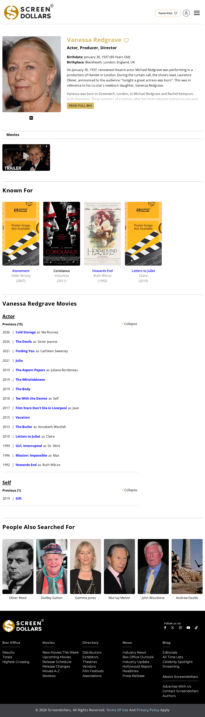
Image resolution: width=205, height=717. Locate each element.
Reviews (48, 676)
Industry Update (136, 662)
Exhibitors (90, 657)
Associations (91, 676)
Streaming (171, 666)
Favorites (166, 13)
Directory (90, 643)
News (127, 643)
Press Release (134, 676)
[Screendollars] (28, 12)
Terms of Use (117, 710)
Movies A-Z (51, 671)
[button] (126, 40)
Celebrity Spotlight (178, 662)
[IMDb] (31, 118)
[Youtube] (188, 627)
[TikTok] (196, 627)
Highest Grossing (15, 662)
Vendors (89, 666)
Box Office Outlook (138, 657)
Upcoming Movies (56, 657)
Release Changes (56, 666)
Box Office (11, 643)
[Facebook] (165, 627)
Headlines (130, 671)
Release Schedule (56, 662)
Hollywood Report (137, 666)
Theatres (89, 662)
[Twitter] (172, 627)
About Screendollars (180, 677)
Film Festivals (93, 671)
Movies (12, 134)
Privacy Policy (148, 710)
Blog (167, 643)
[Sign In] (186, 13)
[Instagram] (180, 627)
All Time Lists (173, 657)
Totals (7, 657)
